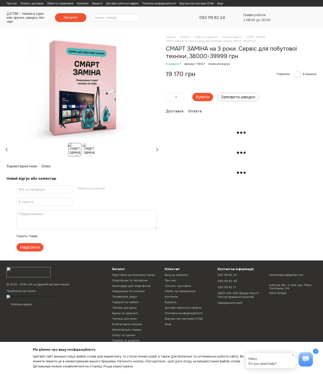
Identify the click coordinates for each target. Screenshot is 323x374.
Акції (220, 3)
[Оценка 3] (58, 236)
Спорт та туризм (123, 335)
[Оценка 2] (51, 236)
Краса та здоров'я (125, 313)
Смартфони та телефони (130, 280)
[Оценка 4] (65, 236)
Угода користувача (118, 366)
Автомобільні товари (126, 330)
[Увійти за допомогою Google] (117, 188)
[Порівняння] (278, 17)
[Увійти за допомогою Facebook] (110, 188)
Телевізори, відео (124, 297)
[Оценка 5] (72, 236)
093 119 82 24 (212, 18)
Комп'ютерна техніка (127, 324)
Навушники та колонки (128, 291)
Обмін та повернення (60, 3)
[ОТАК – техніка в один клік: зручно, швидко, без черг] (29, 272)
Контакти (83, 3)
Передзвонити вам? (230, 303)
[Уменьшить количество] (169, 97)
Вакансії (97, 3)
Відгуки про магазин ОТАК (197, 3)
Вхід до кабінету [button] (176, 275)
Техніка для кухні (124, 319)
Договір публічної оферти (122, 3)
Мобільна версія (21, 304)
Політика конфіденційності (159, 3)
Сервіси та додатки (126, 340)
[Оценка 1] (44, 236)
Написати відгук (219, 64)
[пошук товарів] (136, 17)
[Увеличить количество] (183, 97)
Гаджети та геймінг (125, 302)
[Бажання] (290, 17)
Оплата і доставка (32, 3)
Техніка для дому (124, 308)
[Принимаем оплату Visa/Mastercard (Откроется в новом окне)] (32, 296)
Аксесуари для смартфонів (131, 286)
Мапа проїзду (277, 293)
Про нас (12, 3)
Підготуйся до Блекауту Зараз (133, 275)
